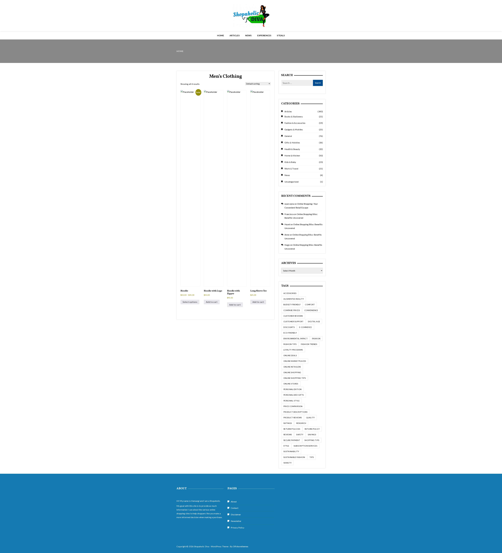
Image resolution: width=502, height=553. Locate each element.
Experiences (264, 35)
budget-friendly (292, 304)
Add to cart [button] (212, 302)
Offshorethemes (240, 546)
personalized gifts (293, 395)
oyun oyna (289, 204)
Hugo (287, 245)
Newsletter (236, 521)
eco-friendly (290, 333)
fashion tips (289, 344)
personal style (291, 401)
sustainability (291, 451)
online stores (290, 384)
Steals (281, 35)
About (234, 501)
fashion (316, 338)
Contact (234, 508)
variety (287, 463)
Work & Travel (291, 168)
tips (311, 457)
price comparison (293, 406)
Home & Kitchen (292, 155)
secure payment (291, 440)
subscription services (305, 446)
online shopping (292, 372)
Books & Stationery (293, 116)
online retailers (292, 367)
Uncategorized (291, 181)
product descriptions (295, 412)
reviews (287, 434)
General (288, 136)
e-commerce (305, 327)
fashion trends (309, 344)
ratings (287, 423)
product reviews (292, 417)
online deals (290, 355)
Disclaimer (236, 514)
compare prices (291, 310)
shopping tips (311, 440)
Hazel (287, 224)
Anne (286, 234)
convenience (311, 310)
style (286, 446)
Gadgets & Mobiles (293, 129)
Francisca (288, 214)
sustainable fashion (294, 457)
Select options (190, 302)
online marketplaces (294, 361)
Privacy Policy (237, 527)
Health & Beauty (292, 149)
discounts (289, 327)
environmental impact (295, 338)
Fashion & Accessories (294, 123)
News (248, 35)
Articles (235, 35)
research (301, 423)
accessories (289, 293)
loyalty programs (293, 350)
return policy (312, 429)
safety (299, 434)
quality (310, 417)
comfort (310, 304)
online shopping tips (294, 378)
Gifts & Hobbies (292, 142)
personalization (292, 389)
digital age (314, 321)
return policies (291, 429)
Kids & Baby (290, 162)
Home (220, 35)
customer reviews (293, 316)
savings (312, 434)
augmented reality (293, 299)
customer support (293, 321)
